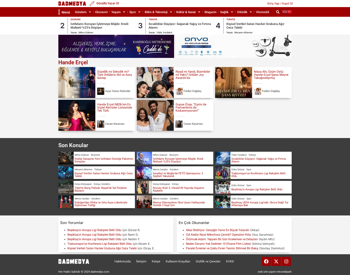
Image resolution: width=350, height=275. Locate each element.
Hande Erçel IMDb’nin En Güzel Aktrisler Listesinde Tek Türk (114, 107)
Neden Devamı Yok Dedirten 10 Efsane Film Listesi (218, 243)
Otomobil (262, 12)
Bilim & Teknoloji (156, 12)
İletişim (141, 261)
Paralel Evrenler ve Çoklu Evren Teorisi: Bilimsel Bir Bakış (222, 248)
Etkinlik (242, 12)
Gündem (81, 12)
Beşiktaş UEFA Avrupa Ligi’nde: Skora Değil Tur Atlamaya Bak (259, 204)
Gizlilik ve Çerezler (208, 261)
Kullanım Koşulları (178, 261)
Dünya (97, 184)
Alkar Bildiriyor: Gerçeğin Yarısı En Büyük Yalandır (217, 230)
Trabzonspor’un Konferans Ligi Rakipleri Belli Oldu (258, 175)
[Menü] (59, 12)
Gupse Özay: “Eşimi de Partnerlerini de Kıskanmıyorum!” (191, 107)
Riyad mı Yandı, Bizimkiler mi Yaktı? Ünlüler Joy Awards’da (193, 75)
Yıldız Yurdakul (164, 32)
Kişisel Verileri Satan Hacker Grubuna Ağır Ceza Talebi (104, 175)
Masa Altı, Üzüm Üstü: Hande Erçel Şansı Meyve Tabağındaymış (271, 75)
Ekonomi (101, 12)
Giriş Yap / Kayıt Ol (280, 3)
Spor (132, 12)
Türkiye (153, 19)
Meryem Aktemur (243, 32)
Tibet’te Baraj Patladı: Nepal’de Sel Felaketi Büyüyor (101, 189)
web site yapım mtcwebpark (275, 271)
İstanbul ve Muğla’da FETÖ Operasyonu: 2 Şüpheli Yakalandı (178, 175)
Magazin (210, 12)
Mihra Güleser (86, 32)
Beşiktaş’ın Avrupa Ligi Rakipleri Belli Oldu (256, 189)
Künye (156, 261)
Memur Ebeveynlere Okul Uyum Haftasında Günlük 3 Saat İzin (179, 204)
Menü (66, 12)
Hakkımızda (122, 261)
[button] (278, 12)
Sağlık (224, 12)
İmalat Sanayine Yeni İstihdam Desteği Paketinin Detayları (104, 160)
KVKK (230, 261)
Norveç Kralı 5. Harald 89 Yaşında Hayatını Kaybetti (178, 189)
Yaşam (116, 12)
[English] (285, 11)
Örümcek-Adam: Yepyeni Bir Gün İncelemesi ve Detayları (222, 239)
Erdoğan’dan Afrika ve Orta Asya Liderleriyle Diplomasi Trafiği (101, 204)
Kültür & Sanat (186, 12)
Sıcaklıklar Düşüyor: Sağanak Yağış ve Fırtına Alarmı (258, 160)
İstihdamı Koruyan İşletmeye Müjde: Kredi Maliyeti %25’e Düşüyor (99, 25)
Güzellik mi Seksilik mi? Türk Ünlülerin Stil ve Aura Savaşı (114, 75)
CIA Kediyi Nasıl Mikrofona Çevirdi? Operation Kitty (218, 234)
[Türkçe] (289, 11)
